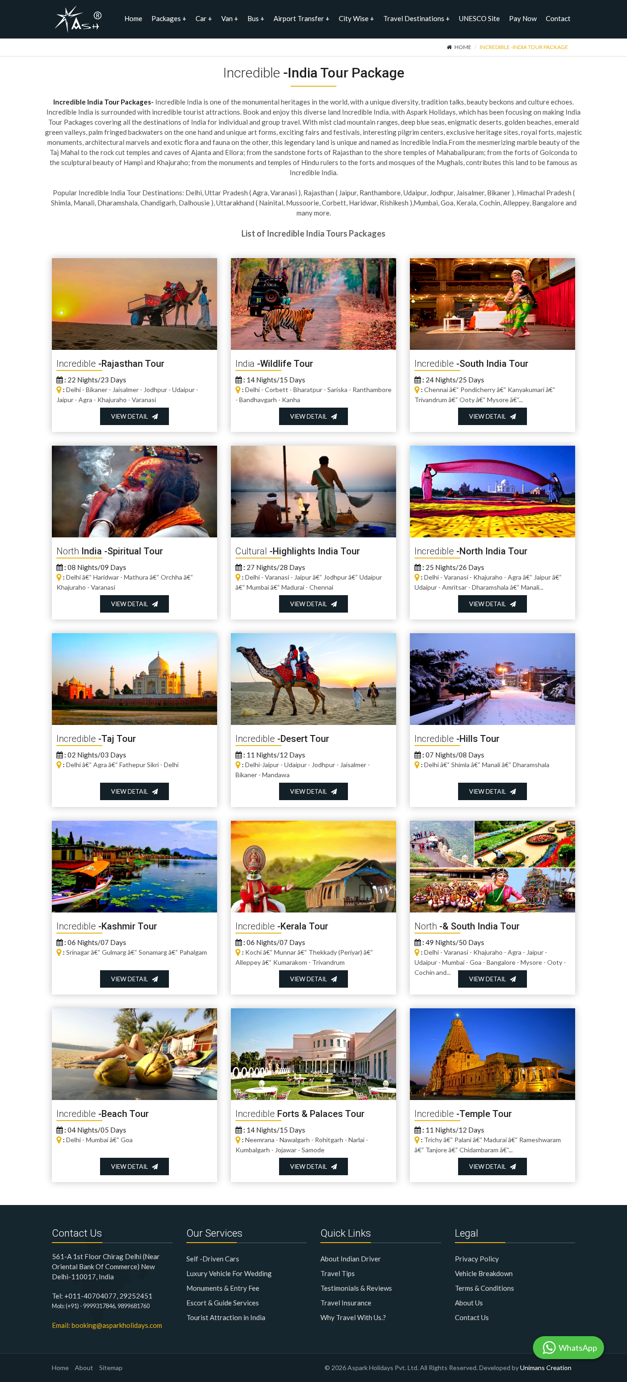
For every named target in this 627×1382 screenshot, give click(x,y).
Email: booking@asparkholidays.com (107, 1325)
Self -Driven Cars (212, 1259)
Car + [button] (204, 18)
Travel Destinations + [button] (416, 18)
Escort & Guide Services (222, 1303)
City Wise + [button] (356, 18)
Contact (558, 18)
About (84, 1367)
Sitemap (111, 1367)
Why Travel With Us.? (353, 1317)
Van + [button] (229, 18)
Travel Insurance (345, 1303)
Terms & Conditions (484, 1288)
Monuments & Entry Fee (222, 1288)
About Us (469, 1303)
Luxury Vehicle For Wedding (229, 1273)
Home (133, 18)
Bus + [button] (255, 18)
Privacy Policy (477, 1259)
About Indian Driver (350, 1259)
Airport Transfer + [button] (302, 18)
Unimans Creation (545, 1367)
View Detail (131, 416)
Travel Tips (337, 1273)
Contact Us (472, 1317)
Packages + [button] (168, 18)
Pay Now (523, 18)
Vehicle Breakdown (484, 1273)
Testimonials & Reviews (356, 1288)
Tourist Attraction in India (225, 1317)
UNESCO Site (479, 18)
